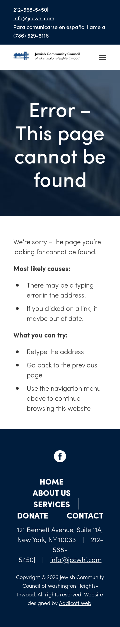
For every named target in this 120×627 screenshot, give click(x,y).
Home (52, 481)
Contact (85, 515)
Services (51, 503)
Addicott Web (75, 602)
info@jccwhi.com (33, 18)
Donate (32, 515)
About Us (52, 492)
